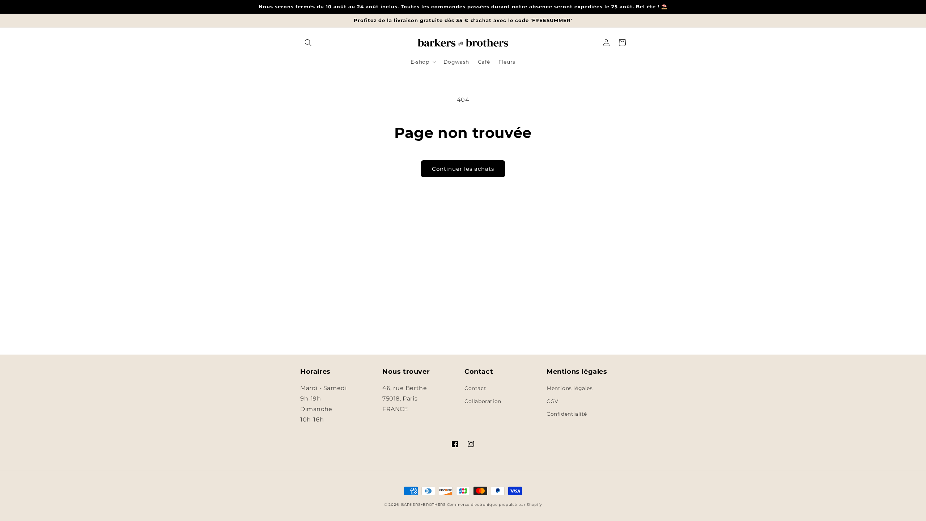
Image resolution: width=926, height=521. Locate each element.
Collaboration (482, 401)
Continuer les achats (463, 168)
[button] (308, 43)
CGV (552, 401)
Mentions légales (570, 388)
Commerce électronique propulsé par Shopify (494, 504)
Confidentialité (567, 414)
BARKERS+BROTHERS (423, 504)
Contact (475, 388)
